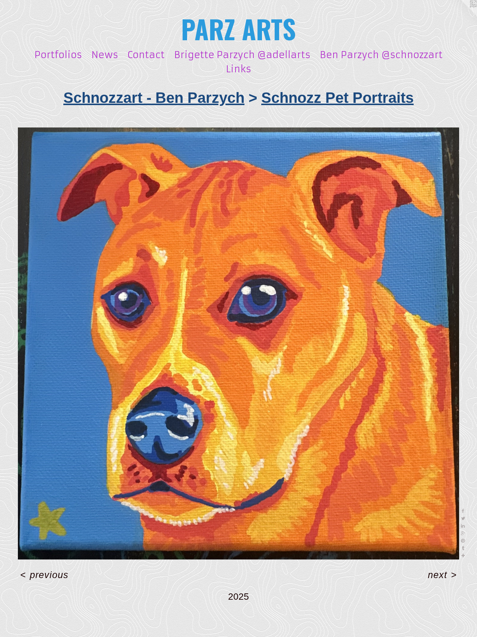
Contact (146, 55)
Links (238, 69)
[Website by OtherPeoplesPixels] (462, 15)
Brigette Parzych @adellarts (242, 55)
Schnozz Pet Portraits (337, 97)
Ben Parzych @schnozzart (381, 55)
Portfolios (58, 55)
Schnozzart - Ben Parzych (153, 97)
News (104, 55)
